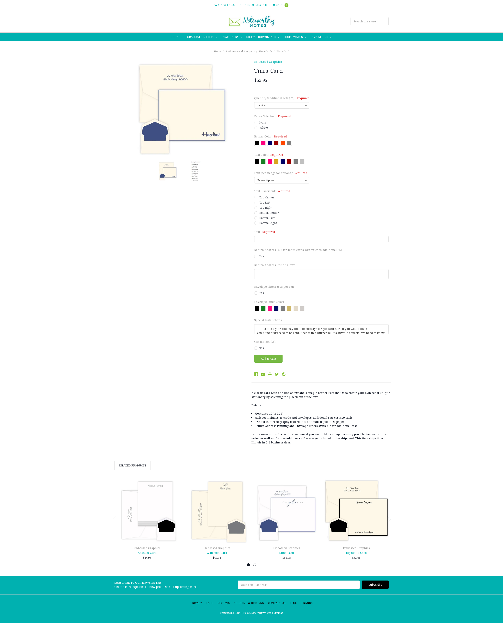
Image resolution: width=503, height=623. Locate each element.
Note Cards (265, 51)
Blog (293, 603)
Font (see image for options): (280, 173)
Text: (264, 232)
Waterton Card (217, 553)
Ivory (262, 122)
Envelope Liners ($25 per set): (274, 286)
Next (389, 519)
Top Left (264, 202)
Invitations (319, 37)
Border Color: (270, 136)
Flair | (238, 613)
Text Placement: (272, 191)
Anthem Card (147, 553)
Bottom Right (268, 223)
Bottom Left (267, 218)
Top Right (265, 207)
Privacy (196, 603)
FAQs (209, 603)
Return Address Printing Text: (274, 265)
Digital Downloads (261, 37)
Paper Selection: (272, 116)
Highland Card (356, 553)
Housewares (294, 37)
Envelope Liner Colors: (269, 302)
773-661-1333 (226, 5)
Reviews (224, 603)
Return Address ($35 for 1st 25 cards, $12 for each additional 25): (298, 250)
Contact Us (276, 603)
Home (217, 51)
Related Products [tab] (132, 465)
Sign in (245, 5)
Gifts (176, 37)
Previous (114, 519)
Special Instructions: (268, 320)
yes (261, 348)
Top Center (266, 197)
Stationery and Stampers (240, 51)
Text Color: (268, 155)
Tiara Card (282, 51)
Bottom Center (269, 213)
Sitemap (278, 613)
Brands (307, 603)
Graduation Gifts (201, 37)
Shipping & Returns (249, 603)
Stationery (231, 37)
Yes (261, 256)
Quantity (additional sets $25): (282, 98)
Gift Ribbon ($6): (265, 342)
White (263, 127)
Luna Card (286, 553)
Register (261, 5)
